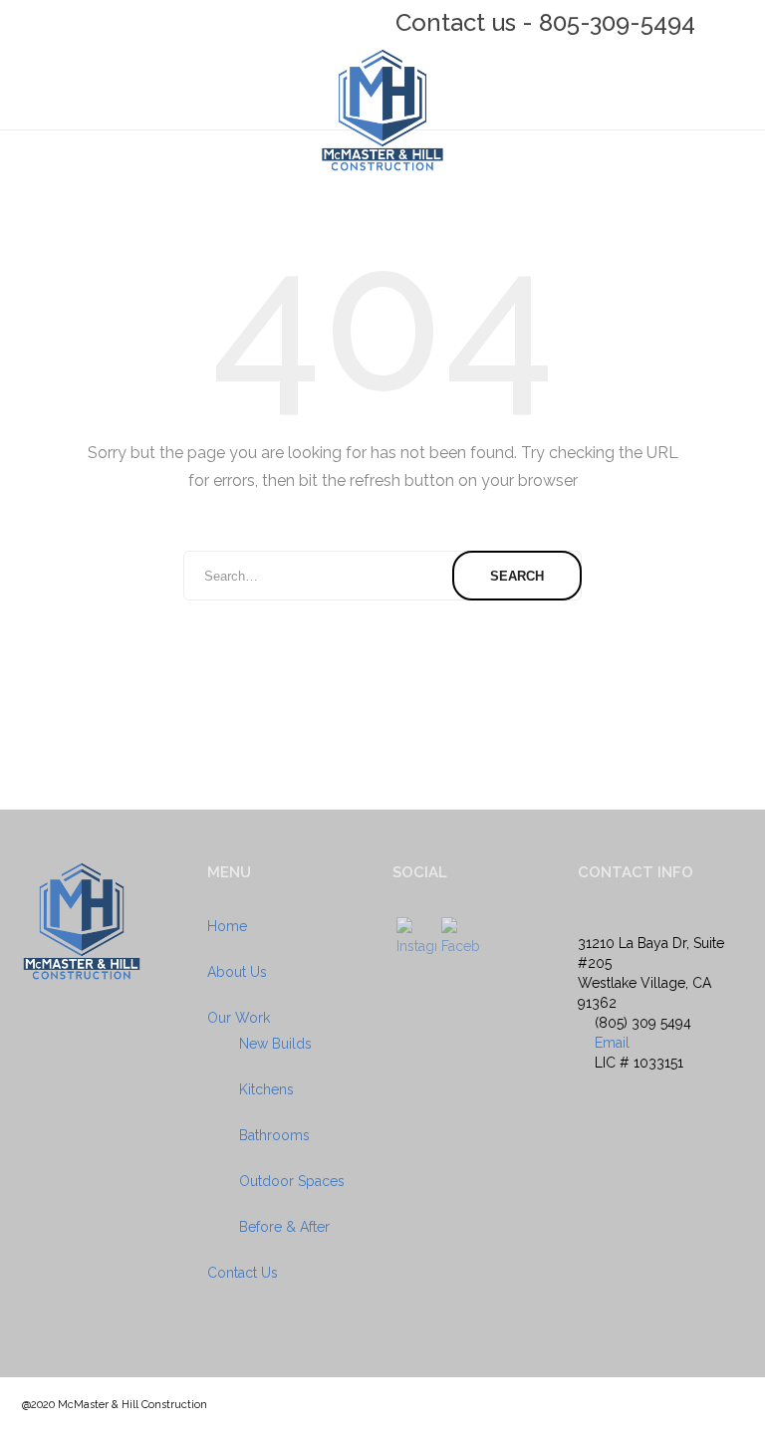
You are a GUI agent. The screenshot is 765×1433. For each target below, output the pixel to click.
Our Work (238, 1018)
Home (227, 926)
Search (517, 576)
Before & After (284, 1227)
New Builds (275, 1044)
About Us (237, 972)
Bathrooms (274, 1135)
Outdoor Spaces (292, 1181)
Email (612, 1043)
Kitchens (266, 1089)
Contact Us (242, 1273)
